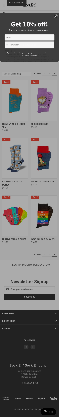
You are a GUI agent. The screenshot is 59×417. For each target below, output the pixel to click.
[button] (56, 16)
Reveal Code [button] (29, 44)
